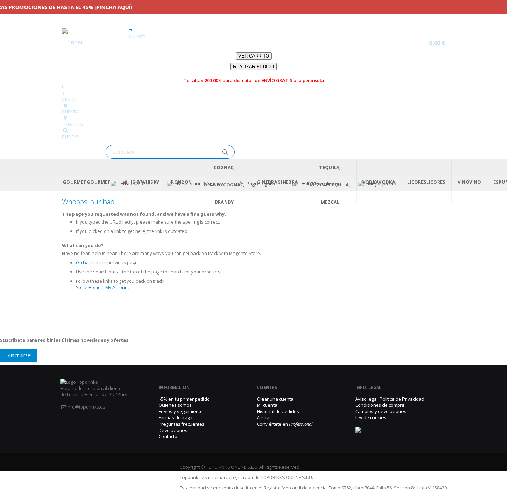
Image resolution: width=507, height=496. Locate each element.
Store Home (88, 287)
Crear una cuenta (275, 399)
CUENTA (70, 111)
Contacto (168, 436)
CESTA (68, 99)
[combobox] (170, 152)
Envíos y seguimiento (181, 411)
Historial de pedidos (278, 411)
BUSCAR (70, 137)
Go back (84, 262)
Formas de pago (175, 417)
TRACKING (72, 124)
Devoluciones (173, 430)
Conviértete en (284, 424)
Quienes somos (175, 405)
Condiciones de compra (380, 405)
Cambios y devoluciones (380, 411)
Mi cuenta (267, 405)
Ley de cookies (370, 417)
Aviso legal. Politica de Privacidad (389, 399)
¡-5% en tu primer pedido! (185, 399)
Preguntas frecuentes (182, 424)
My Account (117, 287)
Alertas (264, 417)
